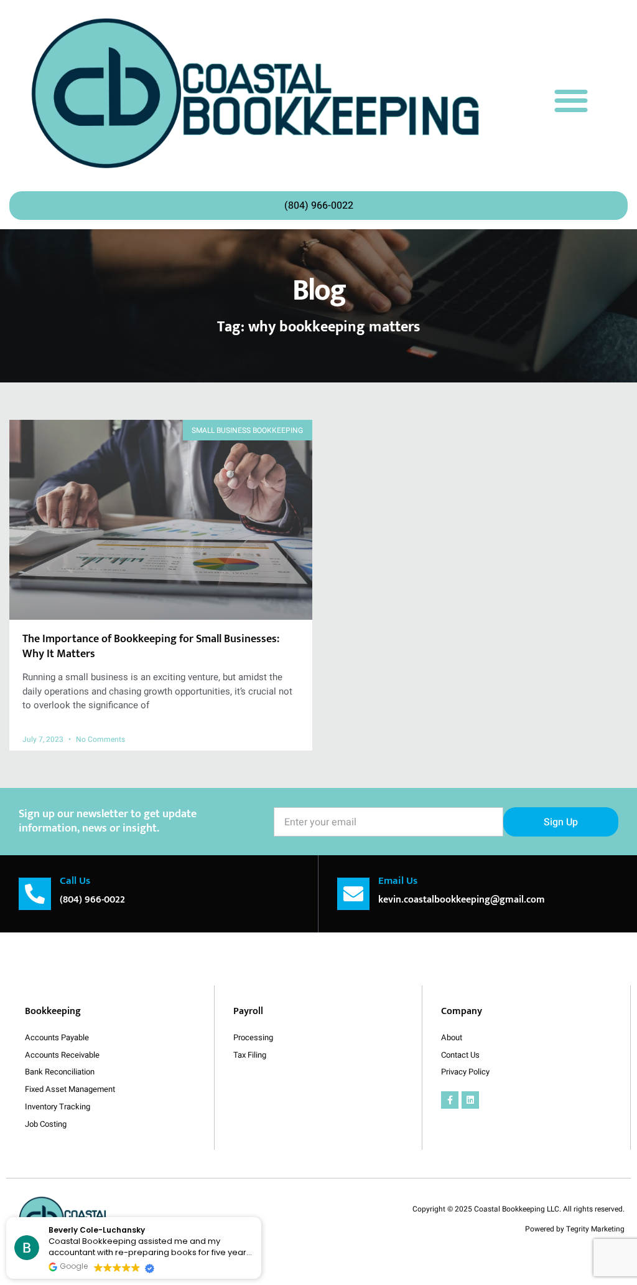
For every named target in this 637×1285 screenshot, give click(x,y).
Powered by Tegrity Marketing (575, 1229)
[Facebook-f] (449, 1100)
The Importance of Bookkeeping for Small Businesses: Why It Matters (150, 646)
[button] (571, 100)
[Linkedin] (470, 1100)
